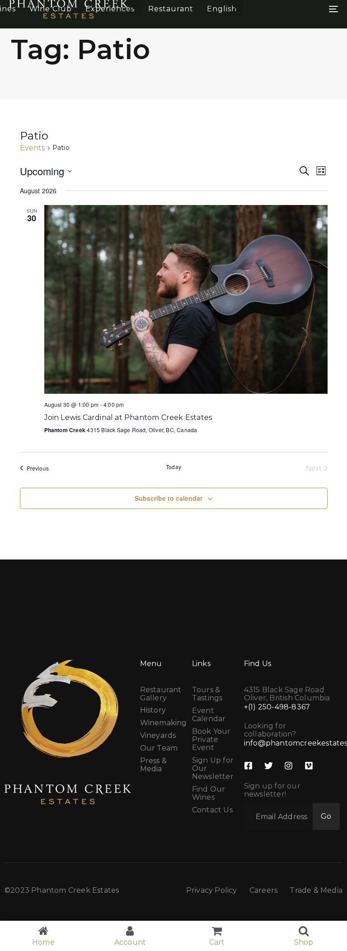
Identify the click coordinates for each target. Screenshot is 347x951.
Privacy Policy (211, 890)
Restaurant (170, 9)
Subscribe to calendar (168, 498)
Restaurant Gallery (161, 694)
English (222, 9)
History (153, 710)
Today (173, 467)
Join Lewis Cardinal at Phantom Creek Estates (128, 417)
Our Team (159, 748)
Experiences (110, 9)
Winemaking (161, 723)
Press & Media (153, 765)
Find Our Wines (208, 793)
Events (32, 148)
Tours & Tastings (207, 694)
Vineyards (158, 736)
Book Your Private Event (211, 739)
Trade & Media (316, 890)
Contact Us (212, 810)
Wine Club (50, 9)
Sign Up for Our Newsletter (213, 768)
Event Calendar (209, 715)
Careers (263, 890)
